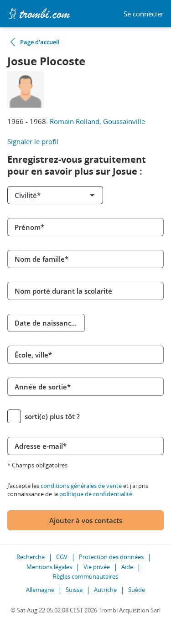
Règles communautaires (85, 576)
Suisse (74, 590)
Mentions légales (49, 567)
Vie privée (96, 567)
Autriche (105, 590)
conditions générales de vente (81, 486)
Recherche (30, 557)
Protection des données (111, 557)
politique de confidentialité (95, 494)
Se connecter (144, 13)
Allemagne (40, 590)
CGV (61, 557)
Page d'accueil (40, 42)
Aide (127, 567)
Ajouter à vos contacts (85, 520)
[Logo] (39, 13)
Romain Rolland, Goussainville (97, 121)
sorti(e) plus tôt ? (52, 416)
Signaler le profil (32, 141)
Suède (136, 590)
